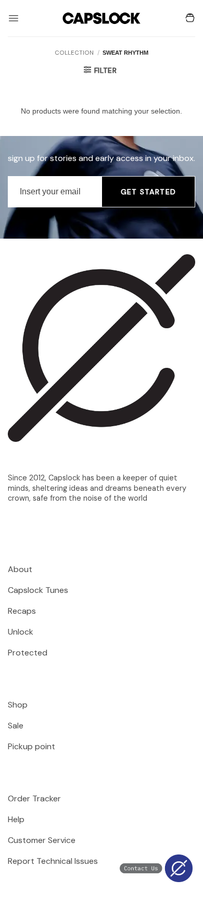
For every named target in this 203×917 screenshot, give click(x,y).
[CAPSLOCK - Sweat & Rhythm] (101, 18)
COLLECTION (74, 53)
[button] (13, 18)
